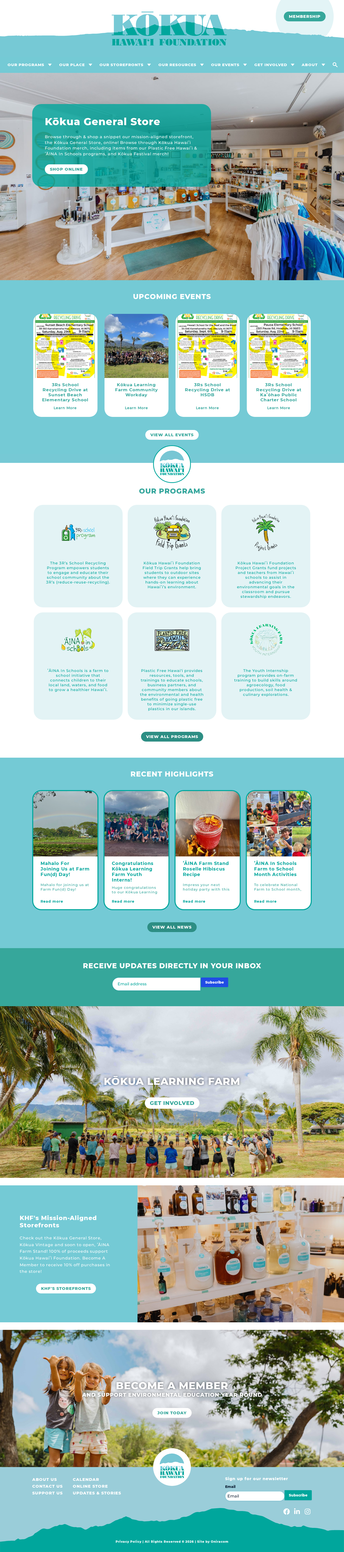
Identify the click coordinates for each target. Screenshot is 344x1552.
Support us (47, 1493)
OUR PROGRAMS (26, 64)
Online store (90, 1486)
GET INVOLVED (270, 64)
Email (230, 1486)
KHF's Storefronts (66, 1288)
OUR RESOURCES (177, 64)
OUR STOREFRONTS (121, 64)
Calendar (86, 1479)
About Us (44, 1479)
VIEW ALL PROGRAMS (172, 736)
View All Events (172, 434)
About (310, 64)
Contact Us (47, 1486)
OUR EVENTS (225, 64)
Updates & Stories (97, 1493)
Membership (305, 16)
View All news (172, 927)
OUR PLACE (72, 64)
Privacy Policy (129, 1541)
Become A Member (53, 176)
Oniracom (220, 1541)
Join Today (172, 1413)
